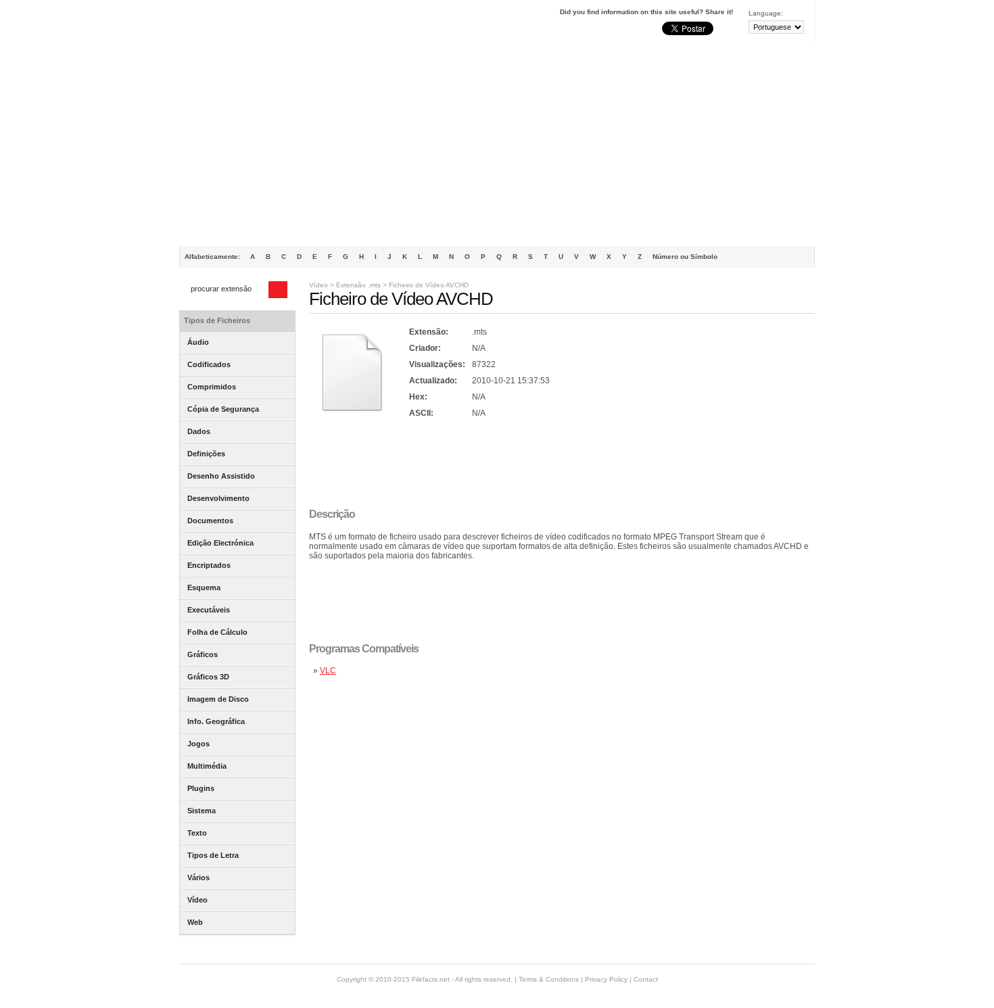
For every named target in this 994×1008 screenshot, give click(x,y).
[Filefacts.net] (246, 24)
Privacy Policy (606, 979)
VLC (328, 670)
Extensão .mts (358, 285)
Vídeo (318, 285)
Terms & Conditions (549, 979)
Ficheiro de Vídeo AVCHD (429, 285)
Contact (646, 979)
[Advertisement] (497, 144)
